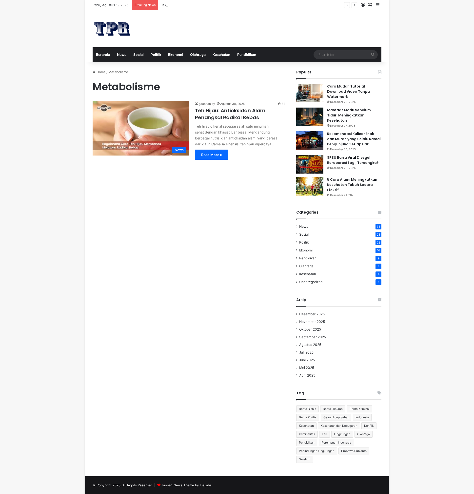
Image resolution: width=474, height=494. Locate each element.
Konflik (369, 425)
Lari (324, 434)
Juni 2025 (307, 360)
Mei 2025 (306, 368)
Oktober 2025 (310, 329)
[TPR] (112, 28)
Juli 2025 (306, 352)
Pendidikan (246, 54)
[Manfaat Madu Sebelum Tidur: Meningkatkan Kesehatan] (309, 117)
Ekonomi (175, 54)
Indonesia (362, 417)
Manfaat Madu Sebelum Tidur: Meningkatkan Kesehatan (349, 115)
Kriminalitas (307, 434)
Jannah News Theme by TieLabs (186, 485)
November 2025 (312, 322)
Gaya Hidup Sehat (336, 417)
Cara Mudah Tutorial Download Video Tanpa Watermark (348, 91)
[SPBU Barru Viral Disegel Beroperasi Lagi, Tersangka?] (309, 164)
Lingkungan (342, 434)
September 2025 (312, 337)
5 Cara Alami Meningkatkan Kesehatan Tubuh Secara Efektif (352, 184)
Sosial (138, 54)
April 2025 (307, 375)
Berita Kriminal (360, 409)
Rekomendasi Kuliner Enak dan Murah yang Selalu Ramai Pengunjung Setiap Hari (354, 139)
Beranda (103, 54)
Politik (156, 54)
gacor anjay (207, 104)
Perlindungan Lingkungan (316, 451)
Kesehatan (221, 54)
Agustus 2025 (310, 345)
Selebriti (304, 459)
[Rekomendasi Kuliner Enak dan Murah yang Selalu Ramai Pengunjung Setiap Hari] (309, 140)
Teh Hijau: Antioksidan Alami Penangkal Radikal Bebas (231, 114)
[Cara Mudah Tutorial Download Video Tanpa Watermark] (309, 93)
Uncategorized (310, 282)
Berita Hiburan (333, 409)
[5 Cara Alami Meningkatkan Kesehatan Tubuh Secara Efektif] (309, 186)
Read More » (211, 155)
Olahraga (198, 54)
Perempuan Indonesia (336, 442)
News (121, 54)
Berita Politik (307, 417)
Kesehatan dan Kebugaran (339, 425)
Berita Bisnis (307, 409)
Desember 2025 (312, 314)
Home (101, 72)
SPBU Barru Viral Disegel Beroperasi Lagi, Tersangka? (353, 160)
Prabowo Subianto (354, 451)
